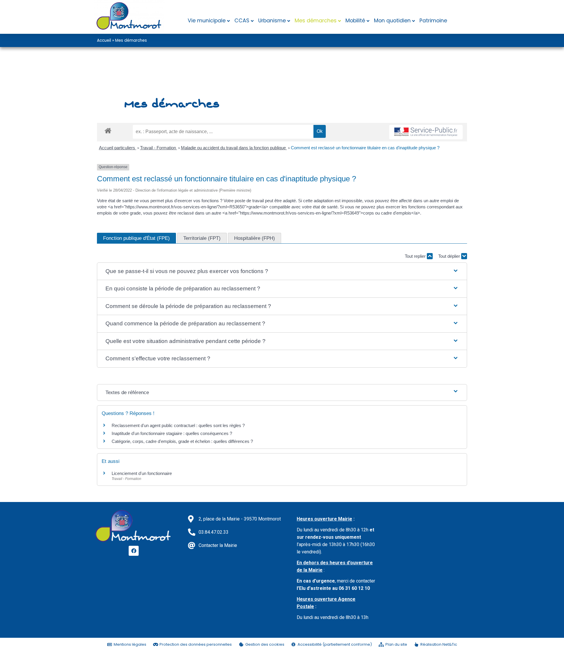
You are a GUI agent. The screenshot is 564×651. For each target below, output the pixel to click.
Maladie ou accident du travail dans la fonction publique (234, 147)
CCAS (241, 20)
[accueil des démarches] (108, 130)
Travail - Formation (158, 147)
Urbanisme (272, 20)
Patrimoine (433, 20)
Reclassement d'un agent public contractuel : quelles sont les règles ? (178, 425)
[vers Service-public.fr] (426, 132)
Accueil (104, 40)
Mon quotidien (392, 20)
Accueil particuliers (117, 147)
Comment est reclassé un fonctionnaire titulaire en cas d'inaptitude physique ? (365, 147)
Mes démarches (316, 20)
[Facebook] (134, 551)
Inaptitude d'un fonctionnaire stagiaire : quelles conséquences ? (172, 433)
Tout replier (416, 256)
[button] (282, 271)
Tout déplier (449, 256)
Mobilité (355, 20)
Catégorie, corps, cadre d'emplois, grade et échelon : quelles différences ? (182, 441)
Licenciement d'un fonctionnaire (142, 473)
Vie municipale (207, 20)
